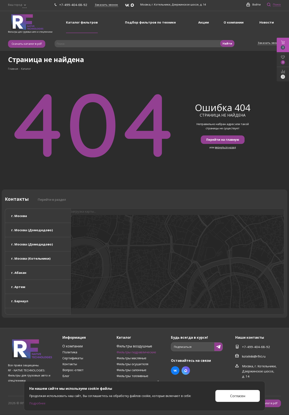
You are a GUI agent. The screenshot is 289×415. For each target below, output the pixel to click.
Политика (69, 352)
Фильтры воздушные (134, 346)
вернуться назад (225, 147)
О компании (72, 346)
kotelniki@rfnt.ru (254, 356)
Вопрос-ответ (73, 370)
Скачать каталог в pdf (27, 44)
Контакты (69, 364)
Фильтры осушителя (132, 364)
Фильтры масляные (131, 358)
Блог (65, 376)
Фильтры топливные (132, 376)
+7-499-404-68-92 (73, 5)
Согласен (237, 396)
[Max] (132, 5)
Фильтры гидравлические (136, 352)
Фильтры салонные (131, 370)
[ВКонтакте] (127, 5)
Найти (227, 43)
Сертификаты (72, 358)
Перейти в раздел (52, 199)
